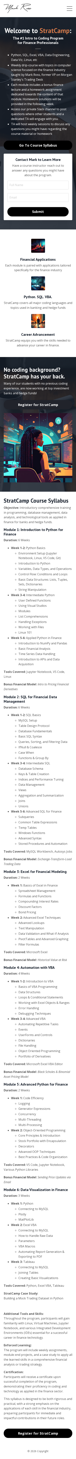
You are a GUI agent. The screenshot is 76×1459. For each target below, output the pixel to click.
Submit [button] (38, 211)
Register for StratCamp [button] (38, 404)
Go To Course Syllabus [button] (38, 145)
